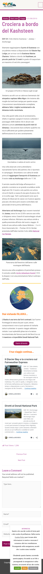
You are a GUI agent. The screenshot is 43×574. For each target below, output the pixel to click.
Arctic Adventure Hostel (25, 273)
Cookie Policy (20, 537)
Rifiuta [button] (25, 568)
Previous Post (21, 454)
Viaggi (22, 18)
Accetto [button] (17, 568)
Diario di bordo (21, 343)
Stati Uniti (14, 18)
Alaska (5, 18)
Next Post (21, 460)
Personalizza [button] (33, 568)
